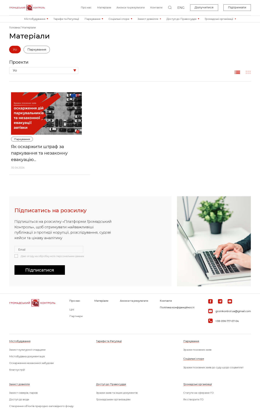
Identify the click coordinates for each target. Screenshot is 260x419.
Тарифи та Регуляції (109, 341)
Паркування (191, 341)
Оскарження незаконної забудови (31, 363)
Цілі (71, 309)
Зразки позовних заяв (197, 349)
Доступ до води (19, 399)
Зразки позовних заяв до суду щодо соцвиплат (213, 367)
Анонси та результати (130, 7)
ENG (181, 8)
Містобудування (19, 341)
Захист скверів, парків (23, 392)
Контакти (156, 7)
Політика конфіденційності (177, 307)
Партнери (76, 316)
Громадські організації (197, 384)
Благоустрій (17, 369)
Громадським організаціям (113, 399)
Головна (14, 27)
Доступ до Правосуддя (111, 384)
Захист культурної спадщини (27, 349)
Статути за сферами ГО (198, 392)
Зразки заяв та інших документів (117, 392)
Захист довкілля (19, 384)
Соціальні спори (193, 358)
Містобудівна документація (27, 356)
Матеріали (104, 7)
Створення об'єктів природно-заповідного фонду (41, 406)
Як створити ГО (193, 399)
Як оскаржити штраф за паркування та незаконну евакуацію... (39, 153)
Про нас (86, 7)
